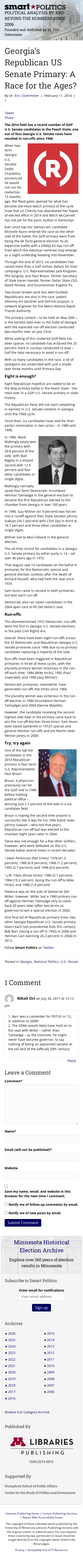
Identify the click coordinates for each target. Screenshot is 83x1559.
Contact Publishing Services (59, 1513)
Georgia (26, 961)
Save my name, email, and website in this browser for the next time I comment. (38, 1193)
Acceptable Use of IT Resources (47, 1550)
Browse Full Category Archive (27, 1412)
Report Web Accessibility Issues (43, 1517)
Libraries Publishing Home (22, 1513)
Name (10, 1131)
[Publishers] (41, 1446)
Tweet (9, 113)
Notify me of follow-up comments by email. (43, 1204)
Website (11, 1168)
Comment (13, 1081)
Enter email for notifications (41, 1290)
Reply (72, 1060)
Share (9, 117)
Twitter (48, 947)
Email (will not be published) (28, 1149)
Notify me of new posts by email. (35, 1213)
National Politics (46, 961)
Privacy (19, 1550)
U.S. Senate (69, 961)
